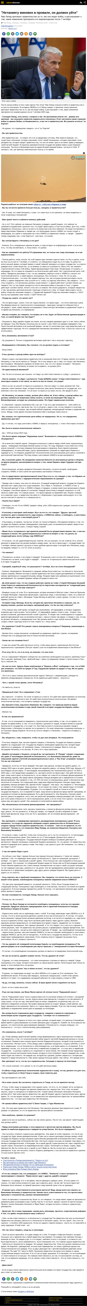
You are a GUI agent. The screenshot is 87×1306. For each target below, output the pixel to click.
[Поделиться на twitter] (17, 33)
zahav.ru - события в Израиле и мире (50, 204)
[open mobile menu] (2, 2)
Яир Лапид (7, 23)
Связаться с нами (54, 1300)
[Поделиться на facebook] (4, 33)
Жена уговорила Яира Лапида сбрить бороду (21, 1169)
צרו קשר (7, 1302)
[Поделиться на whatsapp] (8, 33)
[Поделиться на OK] (26, 33)
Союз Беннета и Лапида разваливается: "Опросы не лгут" (25, 1160)
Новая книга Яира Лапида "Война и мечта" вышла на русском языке (30, 1167)
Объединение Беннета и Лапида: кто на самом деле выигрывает (28, 1165)
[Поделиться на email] (21, 33)
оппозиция (23, 23)
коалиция (15, 23)
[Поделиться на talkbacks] (35, 33)
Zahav (9, 3)
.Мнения (16, 3)
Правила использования (55, 1297)
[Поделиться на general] (12, 33)
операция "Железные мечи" (38, 23)
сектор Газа (53, 23)
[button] (84, 153)
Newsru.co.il (12, 28)
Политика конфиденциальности (13, 1300)
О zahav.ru (8, 1297)
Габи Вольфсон (7, 26)
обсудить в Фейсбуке (26, 1291)
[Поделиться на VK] (30, 33)
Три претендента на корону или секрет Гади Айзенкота (24, 1163)
